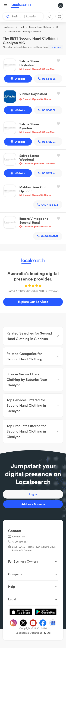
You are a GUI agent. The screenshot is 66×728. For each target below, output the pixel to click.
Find (22, 27)
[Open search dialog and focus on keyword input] (6, 16)
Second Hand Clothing (40, 27)
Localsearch (8, 27)
